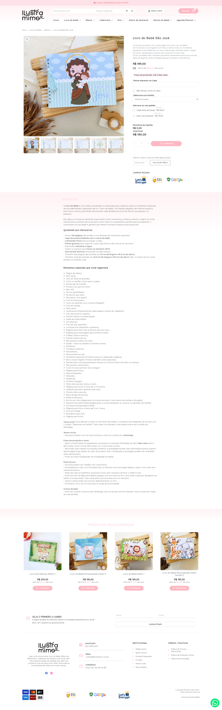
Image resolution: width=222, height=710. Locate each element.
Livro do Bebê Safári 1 (134, 574)
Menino (47, 30)
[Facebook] (46, 673)
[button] (26, 86)
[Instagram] (51, 673)
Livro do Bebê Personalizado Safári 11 (88, 574)
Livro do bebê (35, 30)
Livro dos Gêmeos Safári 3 (42, 574)
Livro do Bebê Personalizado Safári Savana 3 (179, 574)
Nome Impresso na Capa (145, 80)
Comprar (168, 143)
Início (24, 30)
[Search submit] (132, 10)
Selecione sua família (143, 95)
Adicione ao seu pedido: (144, 105)
